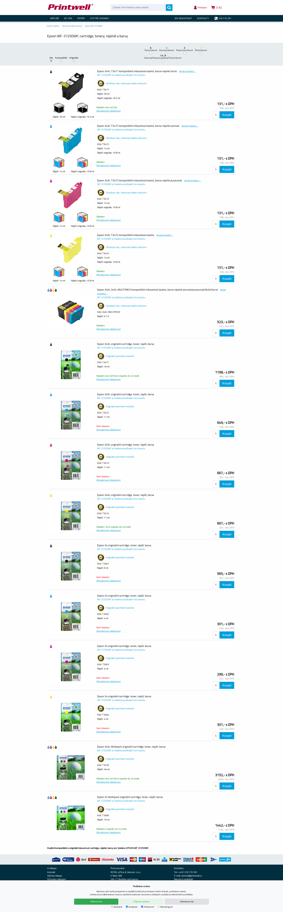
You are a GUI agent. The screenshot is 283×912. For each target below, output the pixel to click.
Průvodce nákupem (56, 879)
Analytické (133, 906)
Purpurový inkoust (184, 50)
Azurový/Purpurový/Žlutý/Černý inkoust (162, 57)
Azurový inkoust (166, 50)
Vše (51, 58)
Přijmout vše (96, 901)
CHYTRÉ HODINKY (99, 18)
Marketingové (166, 906)
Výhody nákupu (54, 875)
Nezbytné (118, 906)
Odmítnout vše (187, 901)
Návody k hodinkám (183, 879)
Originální (73, 58)
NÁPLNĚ (54, 18)
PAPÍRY (81, 18)
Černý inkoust (150, 50)
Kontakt (51, 872)
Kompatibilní (61, 58)
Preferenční (149, 906)
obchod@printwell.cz (191, 875)
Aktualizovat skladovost (108, 111)
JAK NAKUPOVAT (183, 18)
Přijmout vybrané (141, 901)
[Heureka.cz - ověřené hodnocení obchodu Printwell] (230, 12)
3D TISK (68, 18)
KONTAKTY (203, 18)
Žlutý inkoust (201, 50)
